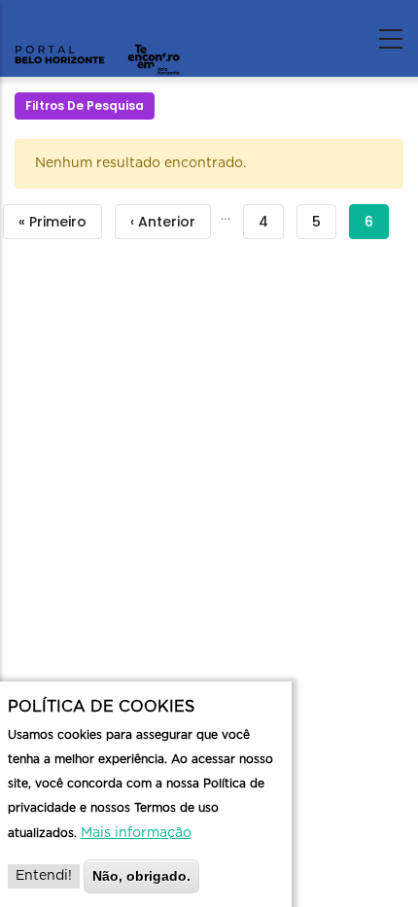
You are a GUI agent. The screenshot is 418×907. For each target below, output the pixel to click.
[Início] (97, 34)
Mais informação (136, 833)
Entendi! (44, 876)
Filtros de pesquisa (84, 105)
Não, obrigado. (141, 876)
